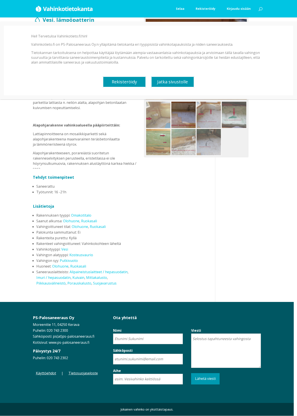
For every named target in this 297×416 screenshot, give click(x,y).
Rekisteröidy (124, 82)
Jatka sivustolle (172, 82)
